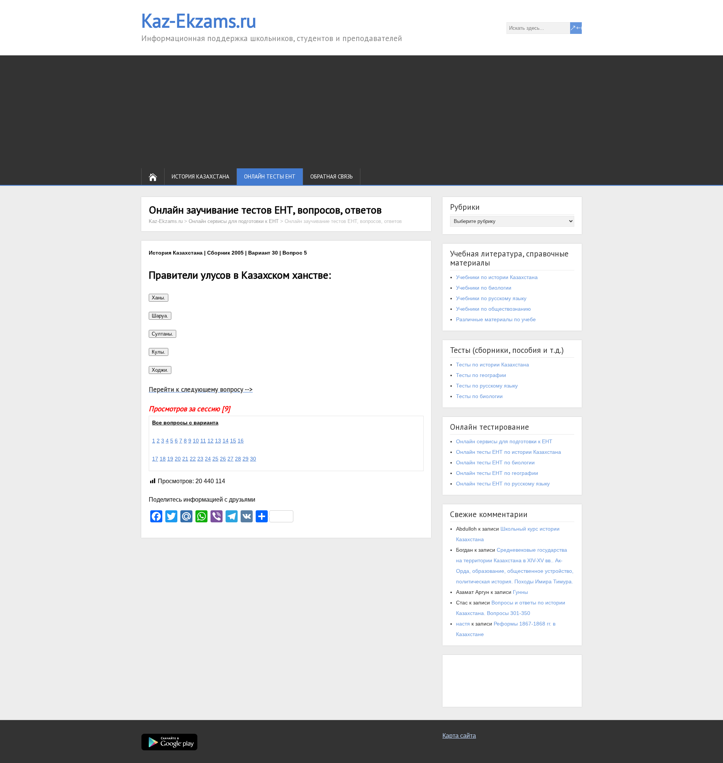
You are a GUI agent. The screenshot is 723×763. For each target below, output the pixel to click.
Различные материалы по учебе (496, 319)
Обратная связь (331, 176)
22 (193, 459)
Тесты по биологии (479, 396)
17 (155, 459)
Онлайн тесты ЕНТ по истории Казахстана (508, 452)
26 (223, 459)
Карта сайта (459, 735)
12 (210, 441)
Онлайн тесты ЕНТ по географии (497, 473)
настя (463, 624)
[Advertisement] (361, 112)
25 (215, 459)
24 (208, 459)
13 (218, 441)
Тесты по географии (481, 375)
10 (196, 441)
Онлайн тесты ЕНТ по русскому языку (503, 484)
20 (178, 459)
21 (185, 459)
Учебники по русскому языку (491, 298)
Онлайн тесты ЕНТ (270, 176)
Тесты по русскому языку (487, 386)
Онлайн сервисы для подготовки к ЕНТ (504, 441)
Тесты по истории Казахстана (492, 365)
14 (226, 441)
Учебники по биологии (483, 288)
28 (238, 459)
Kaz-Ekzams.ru (198, 20)
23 (200, 459)
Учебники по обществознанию (493, 309)
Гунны (520, 592)
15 (233, 441)
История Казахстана (200, 176)
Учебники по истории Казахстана (497, 277)
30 (253, 459)
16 (241, 441)
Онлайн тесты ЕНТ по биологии (495, 462)
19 (170, 459)
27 (230, 459)
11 (203, 441)
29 (246, 459)
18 (163, 459)
